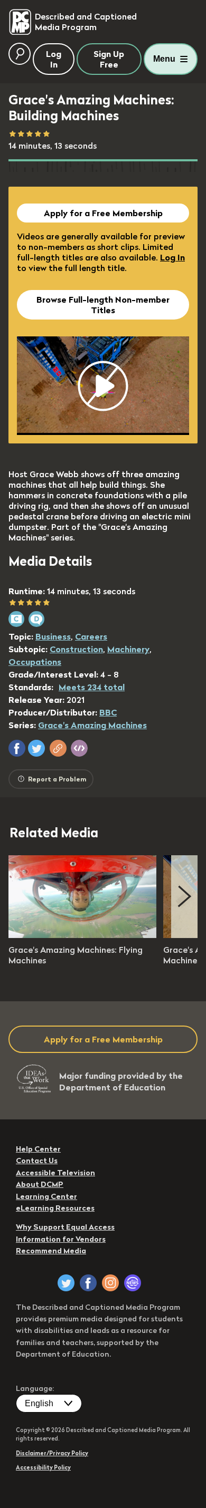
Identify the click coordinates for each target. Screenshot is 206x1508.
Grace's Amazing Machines (92, 725)
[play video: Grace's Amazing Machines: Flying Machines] (82, 935)
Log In (172, 257)
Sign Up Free (108, 59)
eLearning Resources (55, 1208)
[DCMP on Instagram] (110, 1282)
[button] (16, 748)
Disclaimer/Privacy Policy (52, 1453)
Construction (76, 649)
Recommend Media (51, 1250)
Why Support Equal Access (65, 1227)
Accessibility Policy (43, 1467)
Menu (164, 58)
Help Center (38, 1149)
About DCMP (39, 1184)
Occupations (34, 661)
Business (53, 636)
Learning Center (46, 1196)
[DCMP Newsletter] (132, 1282)
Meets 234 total (92, 687)
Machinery (128, 649)
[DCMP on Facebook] (88, 1282)
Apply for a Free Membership (103, 213)
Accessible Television (55, 1172)
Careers (91, 636)
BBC (108, 712)
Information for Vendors (61, 1239)
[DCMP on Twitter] (66, 1282)
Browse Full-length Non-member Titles (103, 304)
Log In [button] (53, 59)
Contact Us (37, 1160)
